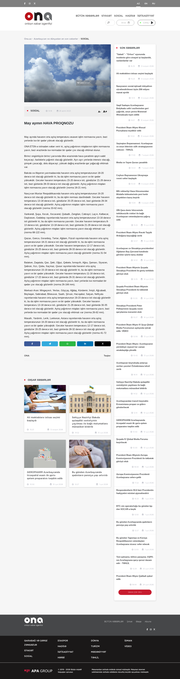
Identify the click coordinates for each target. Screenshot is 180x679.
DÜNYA (95, 640)
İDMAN (128, 640)
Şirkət (129, 621)
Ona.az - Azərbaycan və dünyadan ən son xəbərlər (51, 39)
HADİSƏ (130, 15)
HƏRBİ (61, 657)
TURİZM (95, 646)
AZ (138, 3)
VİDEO (128, 646)
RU (153, 3)
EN (146, 3)
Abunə (148, 621)
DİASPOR (63, 640)
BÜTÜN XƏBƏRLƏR (87, 15)
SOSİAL (118, 15)
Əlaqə (138, 621)
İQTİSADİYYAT (145, 15)
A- (99, 111)
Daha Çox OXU (135, 592)
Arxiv (124, 23)
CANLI (146, 23)
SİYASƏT (106, 15)
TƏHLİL (95, 657)
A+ (105, 111)
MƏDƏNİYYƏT (98, 652)
